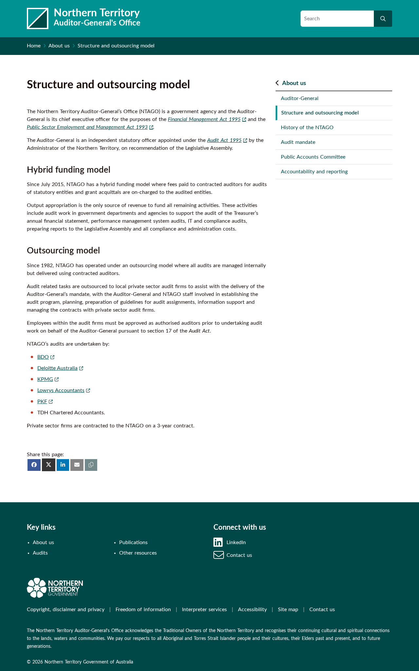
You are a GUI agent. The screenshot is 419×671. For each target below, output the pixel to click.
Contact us (239, 555)
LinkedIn (236, 542)
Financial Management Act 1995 (204, 119)
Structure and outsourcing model (320, 112)
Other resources (138, 553)
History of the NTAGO (307, 127)
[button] (91, 465)
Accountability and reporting (314, 171)
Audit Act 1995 (224, 140)
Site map (288, 609)
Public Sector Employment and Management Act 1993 (87, 127)
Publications (133, 542)
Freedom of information (143, 609)
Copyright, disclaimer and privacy (65, 609)
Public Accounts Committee (313, 157)
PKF (42, 401)
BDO (43, 357)
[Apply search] (383, 18)
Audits (40, 553)
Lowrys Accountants (60, 390)
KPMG (45, 379)
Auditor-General (300, 98)
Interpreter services (204, 609)
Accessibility (252, 609)
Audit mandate (298, 142)
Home (34, 45)
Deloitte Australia (57, 368)
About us (59, 45)
